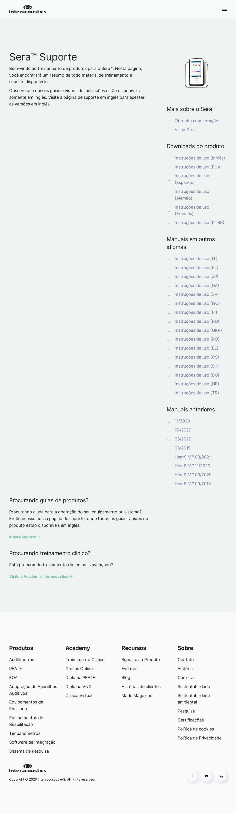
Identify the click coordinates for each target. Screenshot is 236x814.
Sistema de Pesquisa (29, 751)
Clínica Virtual (78, 695)
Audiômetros (21, 659)
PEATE (15, 668)
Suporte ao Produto (140, 659)
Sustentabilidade (194, 686)
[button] (224, 9)
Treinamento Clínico (85, 659)
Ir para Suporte (22, 537)
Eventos (129, 668)
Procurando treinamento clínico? (49, 553)
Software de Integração (32, 742)
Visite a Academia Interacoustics (38, 576)
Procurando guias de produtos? (48, 500)
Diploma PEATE (80, 677)
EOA (13, 677)
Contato (186, 659)
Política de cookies (196, 729)
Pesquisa (186, 711)
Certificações (191, 720)
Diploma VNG (78, 686)
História (185, 668)
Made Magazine (136, 695)
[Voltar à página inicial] (27, 9)
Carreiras (186, 677)
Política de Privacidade (199, 738)
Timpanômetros (24, 733)
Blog (125, 677)
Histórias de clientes (141, 686)
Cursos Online (79, 668)
